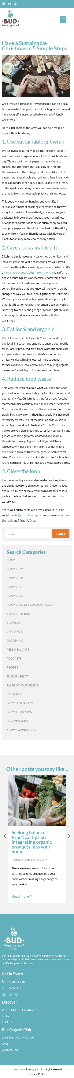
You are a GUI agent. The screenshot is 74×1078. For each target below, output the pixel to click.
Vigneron (14, 694)
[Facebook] (4, 4)
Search (60, 534)
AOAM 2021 (15, 586)
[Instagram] (10, 4)
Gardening (15, 640)
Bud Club (14, 622)
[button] (63, 19)
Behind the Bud (18, 613)
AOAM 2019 (15, 568)
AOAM (11, 559)
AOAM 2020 (15, 577)
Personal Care (18, 649)
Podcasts (14, 658)
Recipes (12, 667)
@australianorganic (30, 515)
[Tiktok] (15, 4)
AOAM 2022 (15, 595)
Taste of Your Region (23, 685)
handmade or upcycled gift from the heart (29, 272)
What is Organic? (20, 703)
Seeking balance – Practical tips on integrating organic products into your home (32, 841)
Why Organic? (17, 721)
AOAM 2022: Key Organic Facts (29, 604)
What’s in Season (19, 712)
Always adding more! (23, 730)
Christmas (15, 631)
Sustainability (18, 676)
